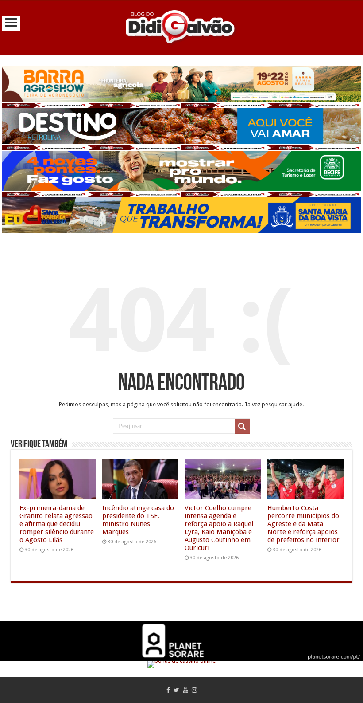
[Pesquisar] (242, 426)
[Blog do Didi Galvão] (181, 26)
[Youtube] (185, 690)
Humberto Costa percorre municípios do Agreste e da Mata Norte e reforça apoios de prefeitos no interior (303, 524)
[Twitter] (176, 690)
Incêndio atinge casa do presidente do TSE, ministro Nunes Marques (138, 520)
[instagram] (194, 690)
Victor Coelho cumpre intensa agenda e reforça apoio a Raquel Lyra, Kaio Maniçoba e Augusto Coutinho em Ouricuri (219, 528)
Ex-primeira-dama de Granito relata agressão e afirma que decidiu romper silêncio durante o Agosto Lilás (56, 524)
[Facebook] (168, 690)
